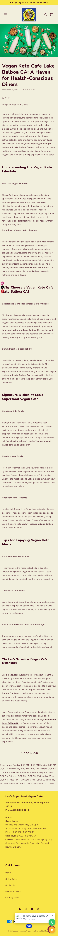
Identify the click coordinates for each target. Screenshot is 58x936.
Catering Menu (12, 898)
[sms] (52, 929)
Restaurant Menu (13, 891)
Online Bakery (11, 879)
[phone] (52, 922)
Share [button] (8, 98)
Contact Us (10, 885)
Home (8, 873)
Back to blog (31, 752)
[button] (5, 15)
